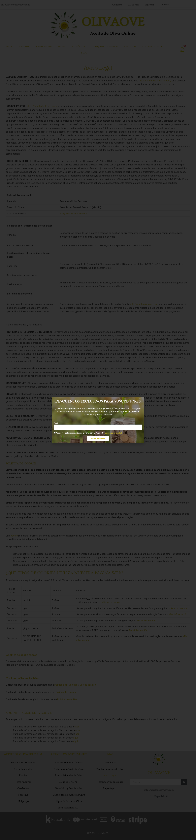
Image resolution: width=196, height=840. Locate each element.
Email (56, 423)
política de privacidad (113, 433)
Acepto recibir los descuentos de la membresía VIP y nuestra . (89, 433)
